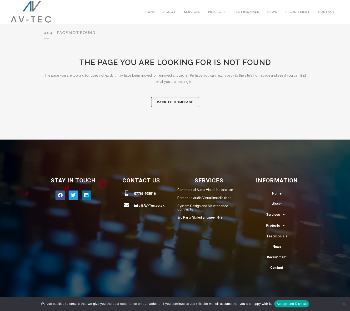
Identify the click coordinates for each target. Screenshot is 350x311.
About (277, 204)
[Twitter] (73, 195)
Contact (276, 268)
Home (276, 193)
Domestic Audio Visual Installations (204, 198)
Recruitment (277, 257)
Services (273, 214)
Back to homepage (175, 102)
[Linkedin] (86, 195)
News (277, 247)
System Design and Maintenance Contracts (202, 207)
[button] (276, 214)
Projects (273, 225)
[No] (344, 303)
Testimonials (276, 236)
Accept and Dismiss (292, 304)
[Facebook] (60, 195)
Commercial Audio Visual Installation (205, 190)
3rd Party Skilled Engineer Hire (200, 217)
